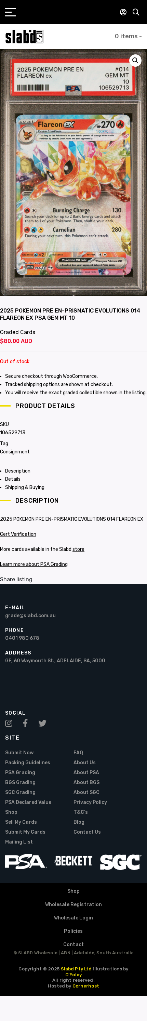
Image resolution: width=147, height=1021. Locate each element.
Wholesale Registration (73, 904)
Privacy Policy (90, 802)
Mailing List (19, 842)
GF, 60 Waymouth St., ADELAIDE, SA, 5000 (55, 661)
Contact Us (87, 832)
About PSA (86, 772)
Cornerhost (85, 986)
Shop (11, 812)
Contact (73, 944)
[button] (135, 60)
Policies (73, 931)
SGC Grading (20, 792)
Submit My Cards (25, 832)
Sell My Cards (21, 822)
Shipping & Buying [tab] (24, 487)
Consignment (15, 452)
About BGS (86, 782)
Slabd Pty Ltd (76, 968)
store (78, 549)
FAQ (78, 753)
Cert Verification (18, 534)
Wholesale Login (73, 918)
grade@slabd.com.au (30, 616)
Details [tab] (13, 479)
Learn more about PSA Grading (34, 564)
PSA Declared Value (28, 802)
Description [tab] (17, 471)
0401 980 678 (22, 638)
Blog (79, 822)
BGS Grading (20, 782)
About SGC (86, 792)
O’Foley (73, 974)
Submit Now (19, 753)
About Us (85, 763)
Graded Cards (17, 332)
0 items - (128, 36)
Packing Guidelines (27, 763)
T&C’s (81, 812)
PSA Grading (20, 772)
